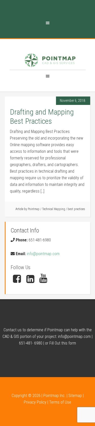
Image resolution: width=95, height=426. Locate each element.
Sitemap (75, 395)
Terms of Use (60, 402)
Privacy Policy (35, 402)
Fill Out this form (62, 343)
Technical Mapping (53, 209)
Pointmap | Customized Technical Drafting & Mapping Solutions (50, 60)
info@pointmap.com (43, 253)
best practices (76, 209)
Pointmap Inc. (54, 395)
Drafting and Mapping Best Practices (42, 116)
